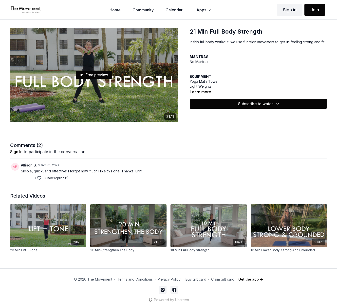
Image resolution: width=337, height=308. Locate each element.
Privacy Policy (169, 279)
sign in (16, 151)
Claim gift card (222, 279)
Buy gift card (196, 279)
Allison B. (29, 165)
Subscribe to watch (256, 103)
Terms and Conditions (135, 279)
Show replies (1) (56, 178)
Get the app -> (250, 279)
